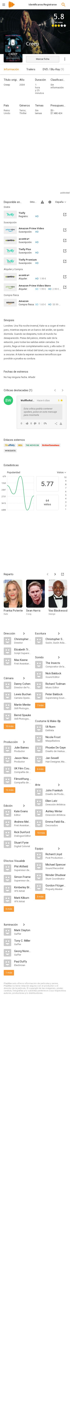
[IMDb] (21, 447)
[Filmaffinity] (10, 447)
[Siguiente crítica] (62, 390)
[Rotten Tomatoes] (51, 447)
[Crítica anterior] (55, 390)
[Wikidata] (11, 452)
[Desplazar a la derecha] (55, 574)
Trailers (30, 69)
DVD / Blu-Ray (53, 69)
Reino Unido (7, 112)
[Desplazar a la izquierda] (47, 574)
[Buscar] (63, 4)
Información (11, 69)
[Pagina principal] (11, 7)
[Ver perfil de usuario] (8, 400)
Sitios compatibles (33, 202)
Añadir (31, 377)
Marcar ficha (42, 59)
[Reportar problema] (42, 202)
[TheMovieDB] (33, 447)
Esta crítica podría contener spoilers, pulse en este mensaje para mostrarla (40, 411)
